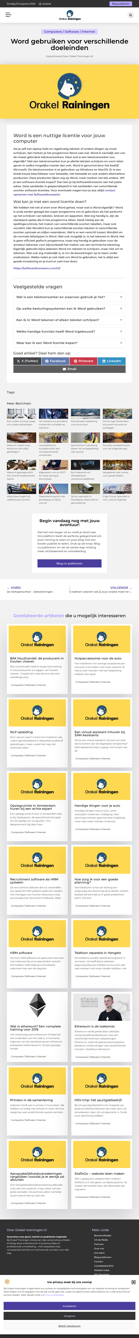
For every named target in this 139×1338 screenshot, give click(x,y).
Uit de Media (101, 1239)
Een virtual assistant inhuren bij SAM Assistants (100, 733)
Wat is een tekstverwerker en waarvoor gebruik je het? (69, 297)
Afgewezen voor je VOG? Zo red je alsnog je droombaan (52, 475)
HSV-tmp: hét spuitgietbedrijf (98, 1100)
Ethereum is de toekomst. (95, 1026)
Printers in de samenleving (31, 1100)
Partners (99, 1244)
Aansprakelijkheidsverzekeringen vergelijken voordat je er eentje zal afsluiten (37, 1177)
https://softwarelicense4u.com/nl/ (36, 268)
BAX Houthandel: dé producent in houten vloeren (37, 660)
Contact (98, 1261)
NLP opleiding (21, 732)
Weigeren (69, 1316)
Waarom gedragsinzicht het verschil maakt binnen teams (21, 475)
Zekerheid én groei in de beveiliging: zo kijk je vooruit (52, 499)
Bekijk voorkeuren (69, 1325)
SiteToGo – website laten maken (100, 1173)
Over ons (99, 1248)
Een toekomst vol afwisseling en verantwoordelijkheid (82, 475)
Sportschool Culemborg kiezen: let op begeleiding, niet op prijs (85, 448)
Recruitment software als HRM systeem (34, 880)
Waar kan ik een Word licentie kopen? (69, 343)
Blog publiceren (102, 1257)
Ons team (99, 1252)
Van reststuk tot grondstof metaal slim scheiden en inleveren (53, 424)
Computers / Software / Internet (69, 31)
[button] (133, 1282)
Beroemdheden (102, 1235)
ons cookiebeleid (54, 1295)
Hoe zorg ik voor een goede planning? (96, 880)
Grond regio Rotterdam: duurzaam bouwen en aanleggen (116, 424)
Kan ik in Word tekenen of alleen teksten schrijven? (69, 320)
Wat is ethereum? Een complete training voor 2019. (35, 1028)
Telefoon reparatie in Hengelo (98, 953)
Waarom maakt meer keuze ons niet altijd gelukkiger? (18, 448)
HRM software (21, 953)
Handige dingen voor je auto (97, 805)
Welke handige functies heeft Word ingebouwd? (69, 331)
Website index (101, 1270)
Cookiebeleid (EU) (103, 1265)
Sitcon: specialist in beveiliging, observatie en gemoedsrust (84, 499)
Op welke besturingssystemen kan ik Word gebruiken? (69, 308)
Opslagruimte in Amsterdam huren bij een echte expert (33, 807)
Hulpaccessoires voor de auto (98, 658)
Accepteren (69, 1306)
